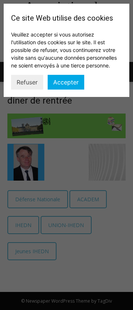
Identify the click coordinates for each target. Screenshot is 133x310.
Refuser (27, 82)
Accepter (66, 82)
